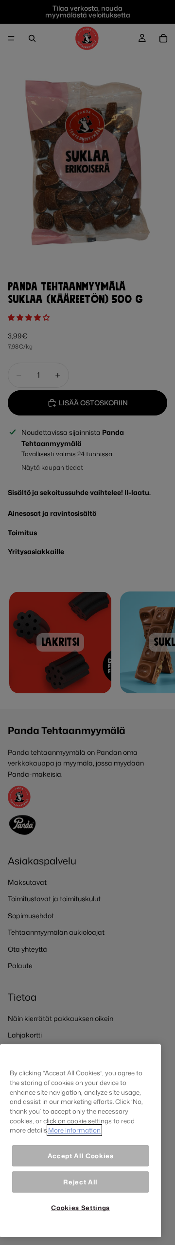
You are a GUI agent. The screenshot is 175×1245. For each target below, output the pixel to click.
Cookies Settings (80, 1207)
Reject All (80, 1182)
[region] (80, 1140)
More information (74, 1130)
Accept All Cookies (81, 1155)
